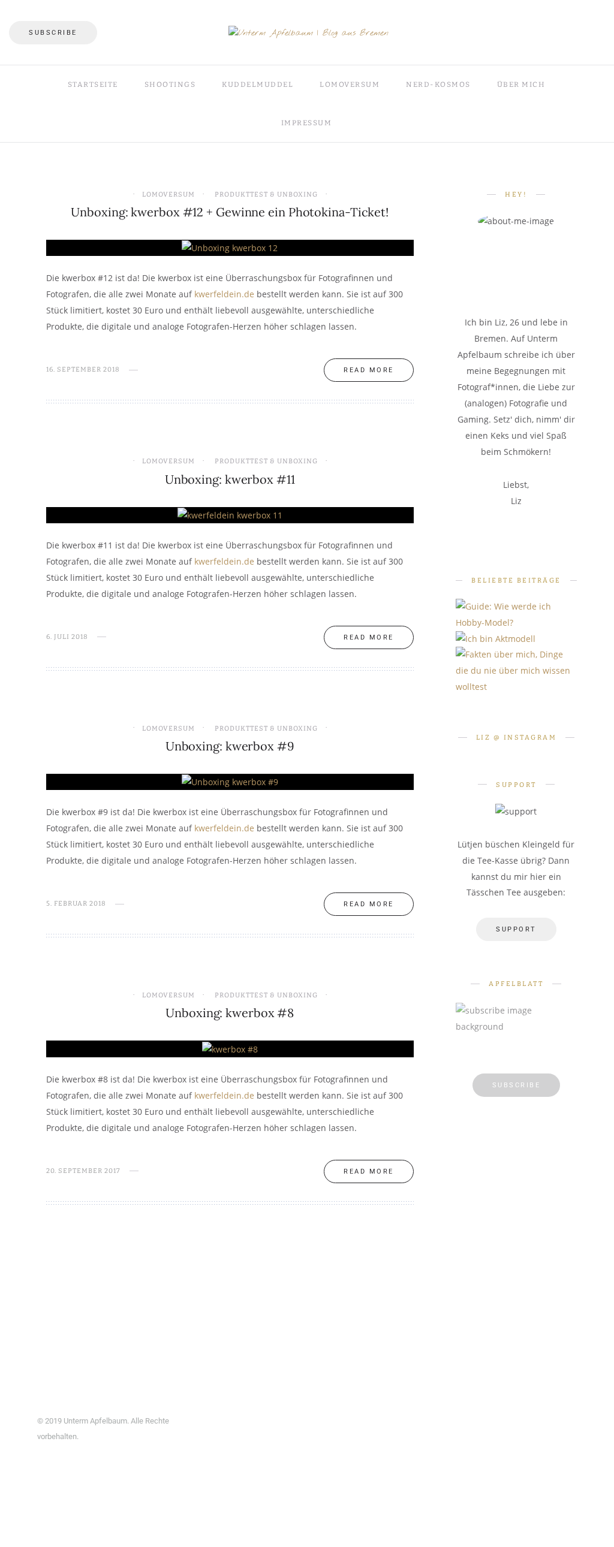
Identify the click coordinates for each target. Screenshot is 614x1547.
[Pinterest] (551, 16)
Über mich (521, 84)
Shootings (170, 84)
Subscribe (53, 33)
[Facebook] (531, 16)
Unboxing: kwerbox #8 (229, 1012)
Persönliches (525, 658)
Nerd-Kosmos (438, 84)
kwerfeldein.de (224, 294)
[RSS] (601, 49)
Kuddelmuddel (257, 84)
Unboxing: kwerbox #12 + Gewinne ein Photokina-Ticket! (230, 211)
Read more (369, 370)
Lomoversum (350, 84)
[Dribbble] (590, 16)
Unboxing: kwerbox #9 (229, 745)
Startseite (93, 84)
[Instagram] (570, 16)
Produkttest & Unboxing (266, 194)
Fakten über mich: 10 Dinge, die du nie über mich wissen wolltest (525, 700)
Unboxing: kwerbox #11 (230, 479)
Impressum (306, 123)
